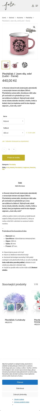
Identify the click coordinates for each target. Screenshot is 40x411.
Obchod (11, 17)
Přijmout (20, 382)
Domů (4, 17)
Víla (3, 169)
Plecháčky (29, 17)
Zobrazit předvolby (20, 394)
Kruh (7, 167)
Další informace (20, 186)
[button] (34, 27)
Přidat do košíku (13, 158)
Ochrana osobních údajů (21, 402)
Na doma (20, 17)
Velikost (6, 128)
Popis (20, 182)
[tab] (20, 182)
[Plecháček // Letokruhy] (15, 303)
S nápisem (25, 167)
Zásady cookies (19, 399)
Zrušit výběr (31, 133)
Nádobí (12, 167)
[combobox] (13, 121)
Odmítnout (20, 388)
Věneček (32, 167)
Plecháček (18, 167)
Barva (5, 116)
